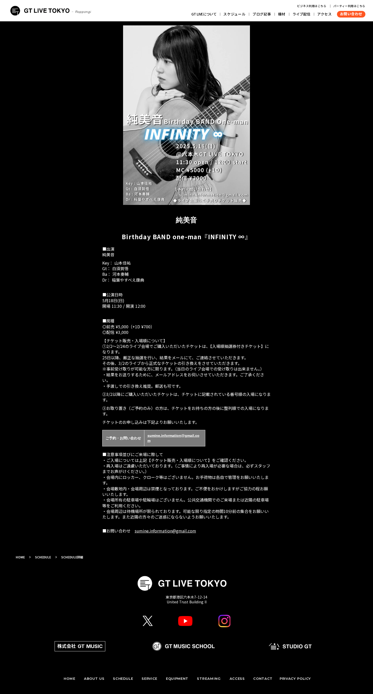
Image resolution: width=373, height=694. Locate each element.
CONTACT (263, 678)
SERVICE (149, 678)
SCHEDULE (43, 557)
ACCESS (237, 678)
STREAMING (209, 678)
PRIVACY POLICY (295, 678)
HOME (20, 557)
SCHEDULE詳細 (72, 557)
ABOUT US (94, 678)
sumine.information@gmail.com (165, 531)
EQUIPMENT (177, 678)
